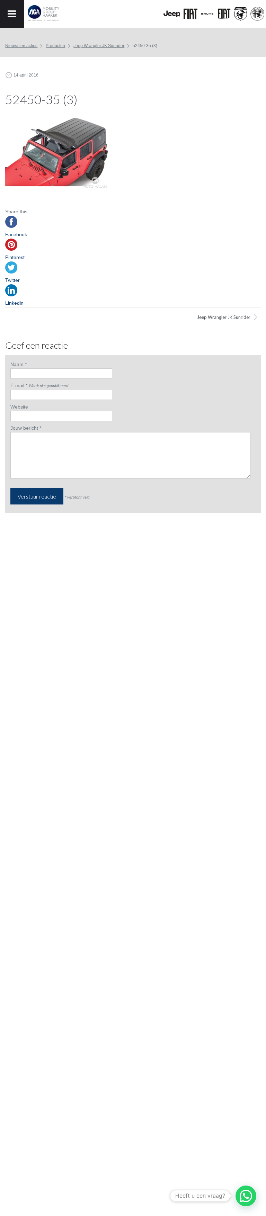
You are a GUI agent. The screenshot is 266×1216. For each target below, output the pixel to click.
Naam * (18, 364)
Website (19, 407)
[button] (246, 1196)
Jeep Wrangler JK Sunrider (98, 45)
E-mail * (18, 385)
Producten (55, 45)
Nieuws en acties (21, 45)
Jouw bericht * (25, 428)
